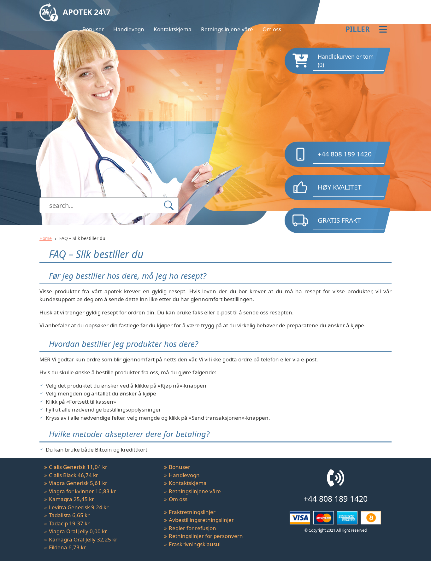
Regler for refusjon (192, 528)
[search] (169, 205)
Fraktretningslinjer (192, 512)
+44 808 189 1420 (345, 153)
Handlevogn (128, 29)
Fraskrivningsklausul (195, 544)
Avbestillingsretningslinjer (201, 519)
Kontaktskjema (173, 29)
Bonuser (93, 29)
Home (45, 238)
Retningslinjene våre (227, 29)
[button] (338, 29)
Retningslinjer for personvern (206, 536)
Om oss (272, 29)
